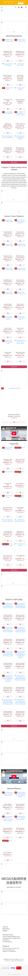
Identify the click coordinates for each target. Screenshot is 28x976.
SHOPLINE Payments (16, 974)
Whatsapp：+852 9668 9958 (9, 951)
